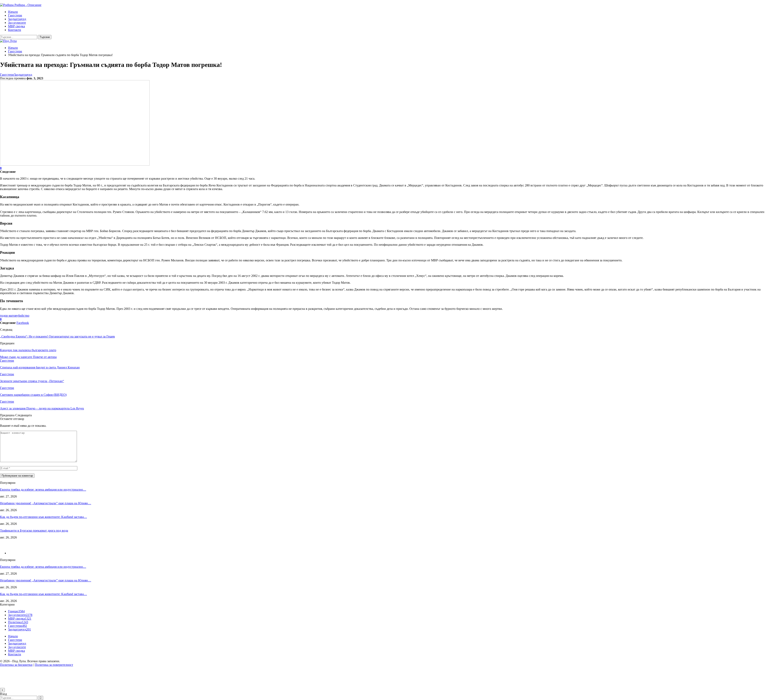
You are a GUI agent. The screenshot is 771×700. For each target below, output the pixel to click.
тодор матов (8, 315)
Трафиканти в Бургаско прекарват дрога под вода (34, 530)
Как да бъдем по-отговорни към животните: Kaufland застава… (43, 517)
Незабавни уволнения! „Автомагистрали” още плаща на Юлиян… (45, 503)
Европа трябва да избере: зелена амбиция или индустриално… (43, 489)
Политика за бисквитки (16, 664)
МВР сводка (16, 26)
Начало (13, 11)
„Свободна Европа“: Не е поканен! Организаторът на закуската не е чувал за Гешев (57, 336)
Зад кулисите (17, 22)
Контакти (14, 30)
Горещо (16, 611)
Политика (18, 622)
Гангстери (15, 15)
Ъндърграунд (17, 19)
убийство (22, 315)
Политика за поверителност (54, 664)
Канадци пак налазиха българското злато (28, 350)
